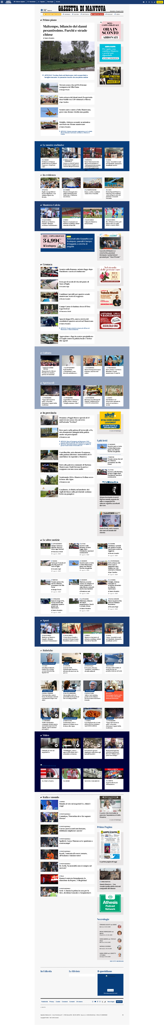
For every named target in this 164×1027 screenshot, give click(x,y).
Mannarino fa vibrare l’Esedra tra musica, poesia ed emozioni (49, 373)
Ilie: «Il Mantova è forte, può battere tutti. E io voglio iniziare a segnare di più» (113, 223)
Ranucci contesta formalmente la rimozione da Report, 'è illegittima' (73, 879)
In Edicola (46, 971)
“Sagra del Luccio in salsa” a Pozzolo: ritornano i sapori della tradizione (49, 402)
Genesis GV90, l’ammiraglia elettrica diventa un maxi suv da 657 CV (70, 670)
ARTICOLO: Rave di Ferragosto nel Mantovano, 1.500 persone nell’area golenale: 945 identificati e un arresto (76, 442)
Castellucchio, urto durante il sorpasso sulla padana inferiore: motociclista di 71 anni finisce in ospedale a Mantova (75, 454)
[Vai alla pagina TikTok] (154, 2)
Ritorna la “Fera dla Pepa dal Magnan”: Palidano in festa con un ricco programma (92, 401)
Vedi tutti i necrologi (116, 961)
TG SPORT (66, 781)
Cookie (58, 1002)
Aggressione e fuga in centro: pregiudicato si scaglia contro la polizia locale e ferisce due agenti (76, 338)
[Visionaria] (110, 482)
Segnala (42, 1)
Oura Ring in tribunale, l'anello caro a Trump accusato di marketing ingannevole (48, 670)
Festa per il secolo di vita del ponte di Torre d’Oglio (74, 283)
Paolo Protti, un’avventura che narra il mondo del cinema (109, 530)
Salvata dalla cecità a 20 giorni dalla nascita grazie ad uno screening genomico (71, 696)
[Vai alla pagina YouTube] (144, 2)
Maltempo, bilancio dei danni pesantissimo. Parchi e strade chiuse (65, 30)
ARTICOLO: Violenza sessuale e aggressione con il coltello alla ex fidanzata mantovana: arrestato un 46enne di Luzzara (76, 133)
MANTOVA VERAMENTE (92, 781)
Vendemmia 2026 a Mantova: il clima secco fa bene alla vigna (76, 478)
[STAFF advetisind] (110, 420)
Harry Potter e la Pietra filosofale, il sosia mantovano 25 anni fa (113, 371)
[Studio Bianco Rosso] (110, 320)
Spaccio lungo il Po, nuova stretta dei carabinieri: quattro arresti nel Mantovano (76, 320)
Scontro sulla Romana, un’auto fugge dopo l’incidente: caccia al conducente (76, 270)
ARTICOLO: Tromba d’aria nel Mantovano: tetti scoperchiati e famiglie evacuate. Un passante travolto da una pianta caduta (66, 76)
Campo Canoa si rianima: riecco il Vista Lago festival (74, 307)
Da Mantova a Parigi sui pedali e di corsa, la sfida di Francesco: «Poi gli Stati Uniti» (49, 164)
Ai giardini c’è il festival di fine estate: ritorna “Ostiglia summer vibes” (71, 401)
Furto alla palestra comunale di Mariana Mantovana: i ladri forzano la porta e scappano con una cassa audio (75, 467)
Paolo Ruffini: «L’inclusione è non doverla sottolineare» (70, 371)
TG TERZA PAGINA (48, 781)
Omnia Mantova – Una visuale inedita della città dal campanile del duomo (110, 886)
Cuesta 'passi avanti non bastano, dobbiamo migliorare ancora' (72, 829)
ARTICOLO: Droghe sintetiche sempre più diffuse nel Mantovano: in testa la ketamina (75, 328)
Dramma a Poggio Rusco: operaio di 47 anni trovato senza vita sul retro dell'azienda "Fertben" (74, 420)
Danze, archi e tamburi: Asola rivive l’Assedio (92, 193)
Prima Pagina (104, 827)
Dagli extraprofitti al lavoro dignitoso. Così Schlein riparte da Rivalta (49, 194)
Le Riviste (74, 971)
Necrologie (50, 1)
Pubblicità (44, 1002)
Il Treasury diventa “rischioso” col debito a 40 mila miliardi (92, 669)
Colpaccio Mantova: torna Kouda (91, 223)
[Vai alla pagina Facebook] (146, 2)
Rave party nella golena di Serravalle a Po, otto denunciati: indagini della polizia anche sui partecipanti (76, 432)
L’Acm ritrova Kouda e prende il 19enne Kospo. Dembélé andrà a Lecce (71, 639)
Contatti (72, 1002)
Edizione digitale (20, 1)
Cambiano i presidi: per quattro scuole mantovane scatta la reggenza (74, 295)
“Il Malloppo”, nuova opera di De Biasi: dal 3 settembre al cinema (70, 752)
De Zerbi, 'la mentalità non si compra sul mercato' (75, 867)
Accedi (58, 1)
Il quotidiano (105, 971)
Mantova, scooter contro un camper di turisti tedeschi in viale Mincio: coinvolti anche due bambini (87, 585)
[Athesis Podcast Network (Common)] (110, 903)
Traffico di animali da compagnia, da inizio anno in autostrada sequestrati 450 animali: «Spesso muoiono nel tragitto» (49, 726)
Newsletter (32, 1)
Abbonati (159, 2)
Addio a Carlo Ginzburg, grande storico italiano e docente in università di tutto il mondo (92, 697)
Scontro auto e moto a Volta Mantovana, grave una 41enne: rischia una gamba (75, 110)
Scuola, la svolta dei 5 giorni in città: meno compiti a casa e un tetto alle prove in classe (71, 164)
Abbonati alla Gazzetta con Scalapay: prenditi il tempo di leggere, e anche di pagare (80, 243)
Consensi (65, 1002)
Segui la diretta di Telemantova (112, 783)
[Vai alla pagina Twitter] (152, 2)
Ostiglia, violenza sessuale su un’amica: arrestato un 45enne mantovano (74, 123)
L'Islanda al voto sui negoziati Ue (48, 751)
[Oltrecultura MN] (110, 513)
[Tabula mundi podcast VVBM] (110, 297)
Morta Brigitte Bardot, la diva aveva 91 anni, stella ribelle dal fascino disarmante (114, 696)
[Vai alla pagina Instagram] (149, 2)
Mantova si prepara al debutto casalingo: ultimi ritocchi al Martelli (71, 223)
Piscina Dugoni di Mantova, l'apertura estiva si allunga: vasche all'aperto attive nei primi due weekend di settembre (113, 195)
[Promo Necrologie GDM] (110, 274)
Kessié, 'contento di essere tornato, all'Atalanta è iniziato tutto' (73, 854)
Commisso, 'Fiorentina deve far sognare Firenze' (75, 817)
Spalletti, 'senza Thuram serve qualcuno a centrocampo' (76, 842)
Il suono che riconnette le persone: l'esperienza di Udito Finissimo (110, 815)
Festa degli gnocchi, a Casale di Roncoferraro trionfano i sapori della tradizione (92, 724)
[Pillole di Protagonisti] (110, 797)
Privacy (51, 1002)
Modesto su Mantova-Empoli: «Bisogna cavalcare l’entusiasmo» (49, 223)
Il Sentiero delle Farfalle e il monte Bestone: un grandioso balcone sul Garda (114, 669)
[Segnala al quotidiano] (92, 1002)
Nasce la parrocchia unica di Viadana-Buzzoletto (115, 602)
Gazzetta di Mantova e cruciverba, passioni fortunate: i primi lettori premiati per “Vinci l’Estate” (110, 254)
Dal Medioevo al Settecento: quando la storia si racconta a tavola (113, 402)
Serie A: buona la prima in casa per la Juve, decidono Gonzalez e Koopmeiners (75, 891)
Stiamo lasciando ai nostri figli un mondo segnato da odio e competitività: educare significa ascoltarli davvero (110, 501)
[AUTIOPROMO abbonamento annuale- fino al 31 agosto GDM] (110, 30)
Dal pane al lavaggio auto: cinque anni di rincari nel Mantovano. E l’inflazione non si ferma (70, 194)
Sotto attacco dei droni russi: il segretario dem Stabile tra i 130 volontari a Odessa (75, 98)
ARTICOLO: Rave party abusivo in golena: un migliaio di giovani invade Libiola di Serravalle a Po (76, 444)
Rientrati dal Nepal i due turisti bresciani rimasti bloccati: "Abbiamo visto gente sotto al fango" (112, 753)
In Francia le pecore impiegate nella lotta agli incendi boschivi (93, 752)
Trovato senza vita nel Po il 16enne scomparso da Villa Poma (73, 86)
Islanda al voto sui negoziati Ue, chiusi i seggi (74, 805)
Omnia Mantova (105, 882)
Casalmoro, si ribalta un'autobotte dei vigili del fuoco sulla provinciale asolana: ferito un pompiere (75, 491)
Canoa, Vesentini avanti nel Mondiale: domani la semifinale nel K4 (114, 163)
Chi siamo (79, 1002)
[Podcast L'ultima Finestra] (110, 75)
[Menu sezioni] (2, 2)
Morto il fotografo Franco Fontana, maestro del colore (93, 371)
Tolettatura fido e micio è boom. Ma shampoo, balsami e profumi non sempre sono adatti (50, 697)
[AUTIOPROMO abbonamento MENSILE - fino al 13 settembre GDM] (110, 53)
